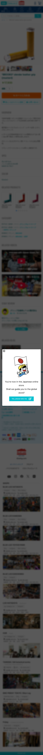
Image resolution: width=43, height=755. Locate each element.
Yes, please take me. (20, 399)
